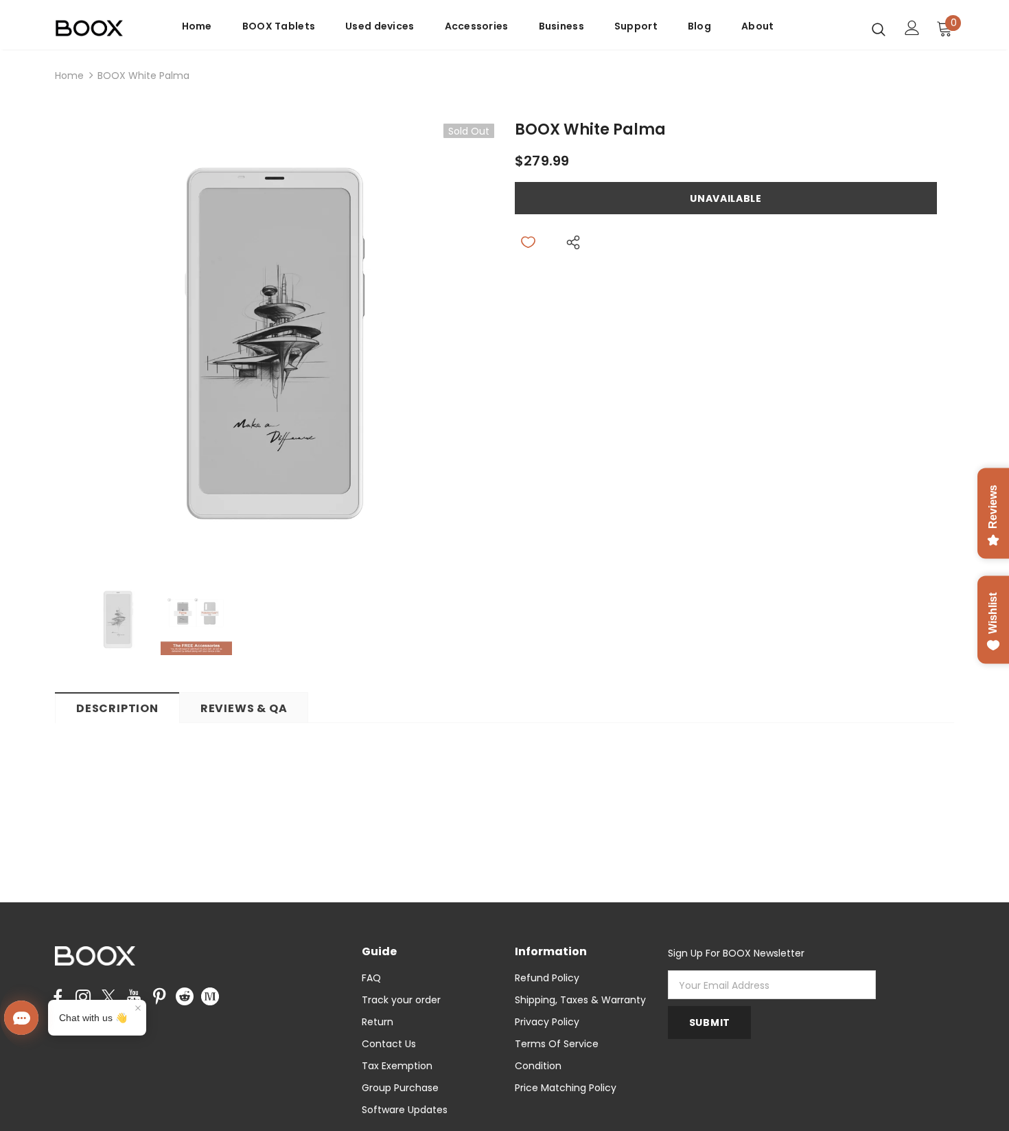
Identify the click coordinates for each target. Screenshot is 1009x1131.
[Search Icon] (878, 29)
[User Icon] (912, 28)
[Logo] (98, 28)
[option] (274, 343)
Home (69, 75)
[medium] (210, 995)
